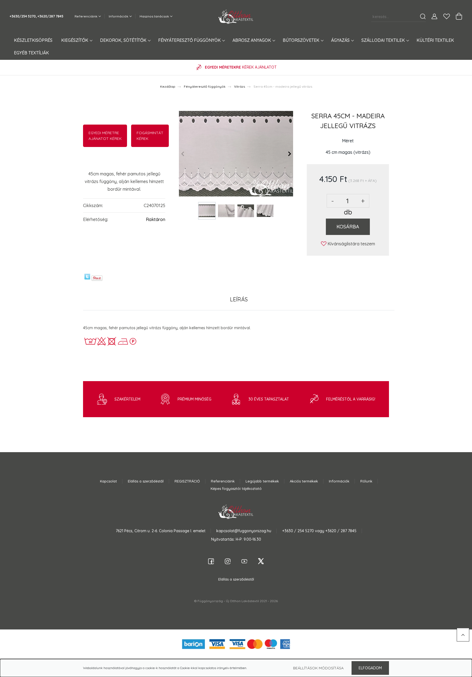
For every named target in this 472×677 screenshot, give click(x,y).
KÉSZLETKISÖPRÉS (33, 40)
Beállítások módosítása (318, 668)
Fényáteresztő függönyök (190, 40)
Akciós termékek (304, 481)
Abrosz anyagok (252, 40)
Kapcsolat (108, 481)
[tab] (239, 299)
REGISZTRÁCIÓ (187, 481)
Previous (183, 154)
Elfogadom (370, 668)
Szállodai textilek (383, 40)
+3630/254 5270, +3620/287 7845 (36, 16)
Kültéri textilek (435, 40)
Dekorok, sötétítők (124, 40)
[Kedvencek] (446, 16)
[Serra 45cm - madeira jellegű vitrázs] (236, 154)
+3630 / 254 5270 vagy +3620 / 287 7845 (319, 530)
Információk (119, 16)
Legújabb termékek (262, 481)
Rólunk (366, 481)
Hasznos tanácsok (155, 16)
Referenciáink (86, 16)
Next (289, 154)
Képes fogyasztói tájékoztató (236, 488)
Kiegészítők (75, 40)
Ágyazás (341, 40)
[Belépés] (434, 16)
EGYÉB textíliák (31, 52)
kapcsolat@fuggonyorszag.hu (243, 530)
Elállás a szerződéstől (146, 481)
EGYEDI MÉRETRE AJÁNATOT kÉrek (105, 135)
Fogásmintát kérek (150, 135)
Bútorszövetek (301, 40)
